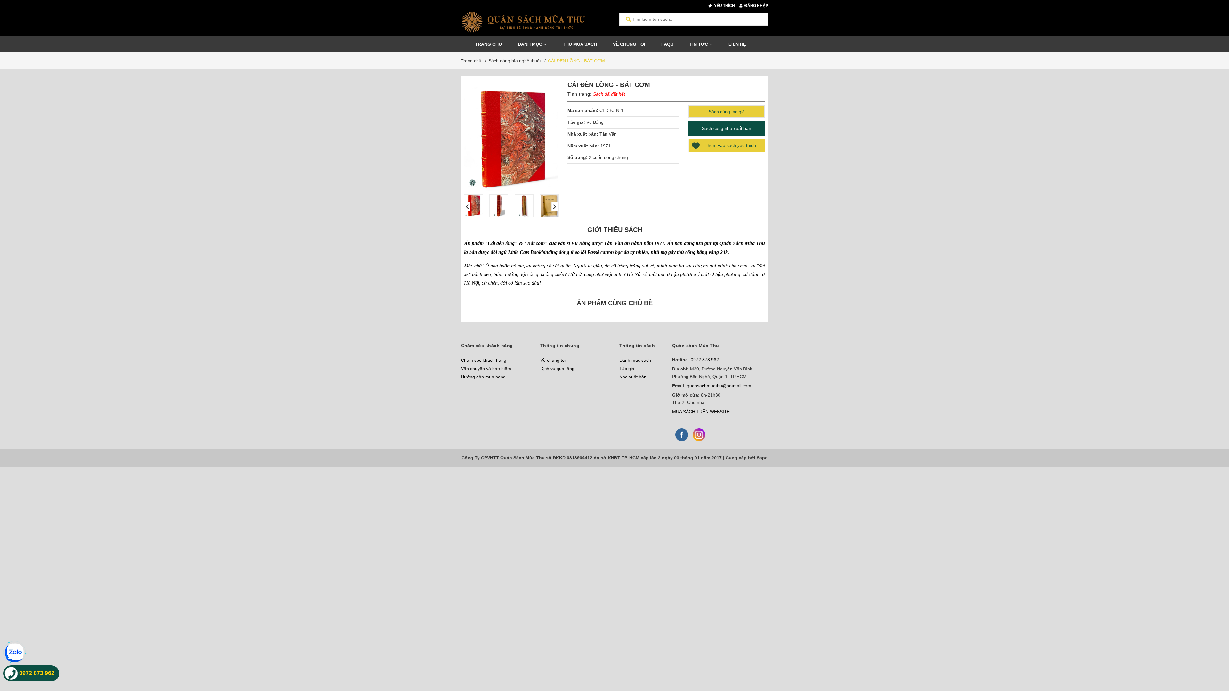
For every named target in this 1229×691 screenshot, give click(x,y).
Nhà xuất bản (633, 376)
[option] (473, 205)
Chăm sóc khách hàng (483, 360)
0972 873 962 (705, 359)
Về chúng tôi (553, 360)
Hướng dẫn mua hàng (483, 376)
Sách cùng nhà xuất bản (726, 128)
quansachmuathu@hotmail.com (719, 385)
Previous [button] (467, 206)
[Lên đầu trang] (1211, 659)
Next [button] (554, 206)
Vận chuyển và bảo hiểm (486, 368)
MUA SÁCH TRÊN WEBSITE (701, 411)
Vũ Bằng (595, 122)
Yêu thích (724, 6)
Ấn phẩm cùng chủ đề (615, 302)
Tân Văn (608, 134)
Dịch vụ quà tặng (557, 368)
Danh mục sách (635, 360)
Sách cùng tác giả (727, 111)
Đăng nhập (755, 6)
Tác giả (626, 368)
